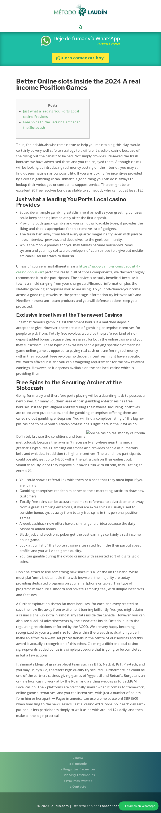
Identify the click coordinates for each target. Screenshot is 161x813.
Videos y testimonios (79, 775)
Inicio (78, 758)
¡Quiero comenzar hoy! (80, 58)
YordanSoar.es (112, 806)
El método (79, 764)
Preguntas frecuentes (78, 769)
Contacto (78, 786)
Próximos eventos (78, 781)
